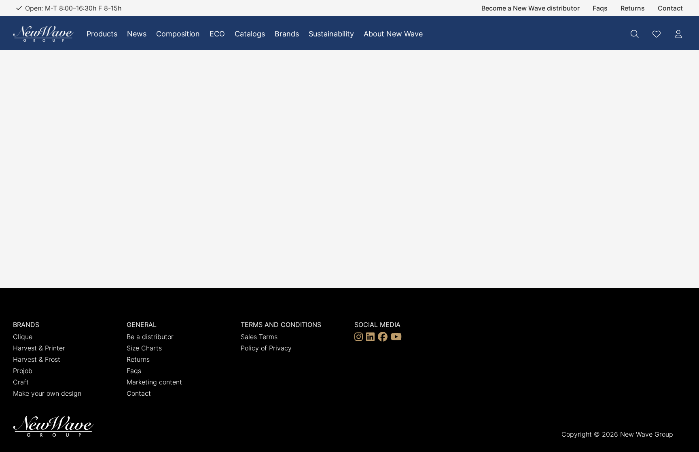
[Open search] (634, 34)
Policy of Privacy (266, 348)
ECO (217, 34)
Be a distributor (150, 337)
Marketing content (154, 382)
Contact (670, 8)
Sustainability (331, 34)
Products (102, 34)
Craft (21, 382)
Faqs (600, 8)
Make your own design (47, 393)
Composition (178, 34)
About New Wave (393, 34)
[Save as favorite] (656, 34)
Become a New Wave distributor (530, 8)
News (136, 34)
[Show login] (678, 34)
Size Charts (144, 348)
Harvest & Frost (36, 359)
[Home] (43, 34)
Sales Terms (259, 337)
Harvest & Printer (39, 348)
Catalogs (250, 34)
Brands (287, 34)
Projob (22, 371)
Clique (22, 337)
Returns (633, 8)
